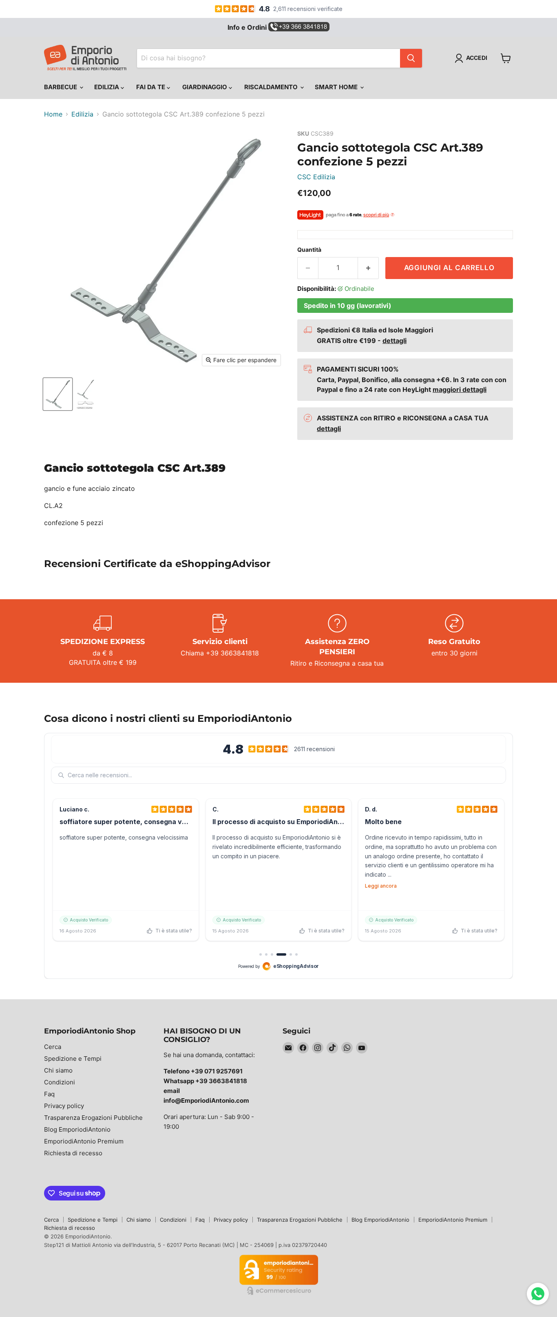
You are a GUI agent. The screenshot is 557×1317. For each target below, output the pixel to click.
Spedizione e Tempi (73, 1058)
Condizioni (59, 1082)
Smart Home (337, 87)
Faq (49, 1094)
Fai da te (151, 87)
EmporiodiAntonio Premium (84, 1141)
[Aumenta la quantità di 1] (368, 268)
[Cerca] (411, 58)
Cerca (52, 1047)
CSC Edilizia (316, 177)
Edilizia (107, 87)
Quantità (309, 249)
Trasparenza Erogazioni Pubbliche (93, 1117)
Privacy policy (64, 1106)
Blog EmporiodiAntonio (77, 1129)
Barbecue (61, 87)
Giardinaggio (205, 87)
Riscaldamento (271, 87)
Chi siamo (58, 1070)
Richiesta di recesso (73, 1153)
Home (53, 114)
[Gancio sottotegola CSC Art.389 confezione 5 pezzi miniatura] (57, 394)
